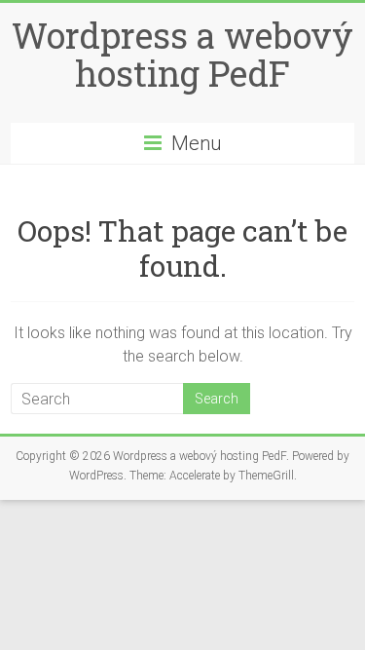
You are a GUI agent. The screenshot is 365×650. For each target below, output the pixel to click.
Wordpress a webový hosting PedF (182, 54)
